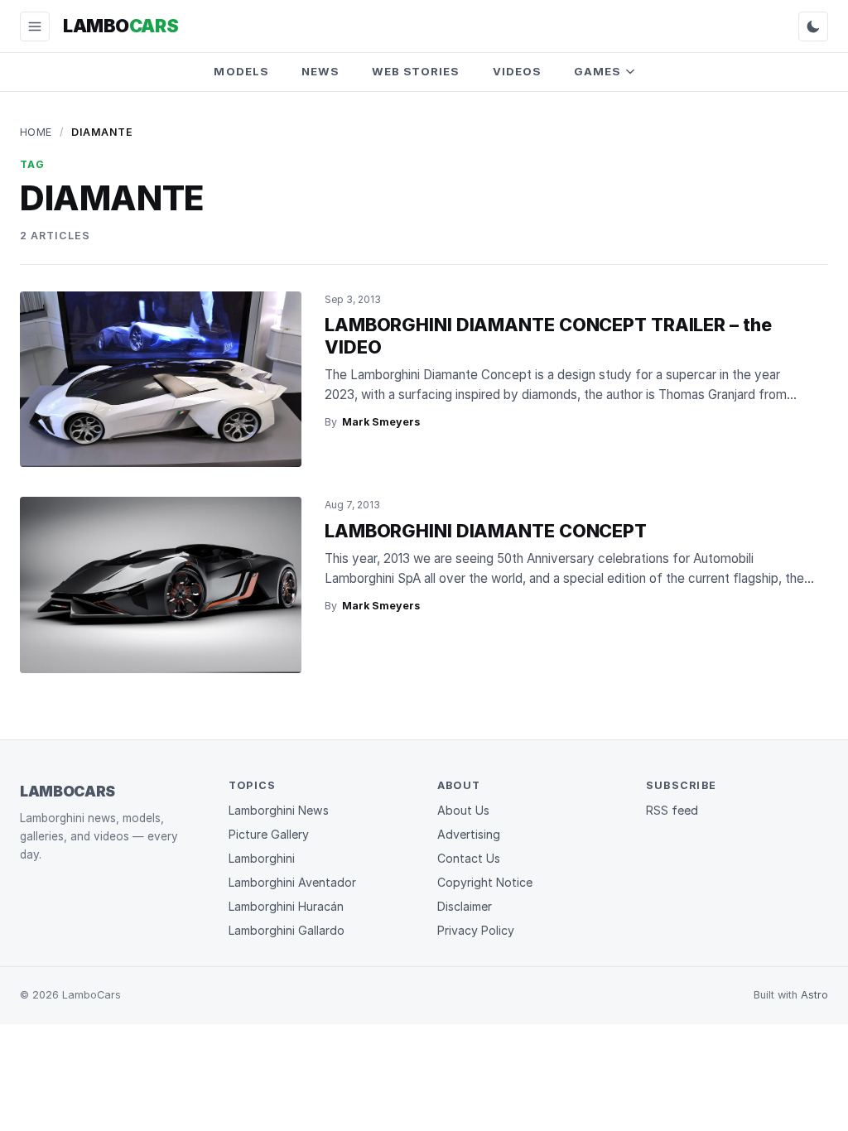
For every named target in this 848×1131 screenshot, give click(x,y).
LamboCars (67, 791)
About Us (463, 810)
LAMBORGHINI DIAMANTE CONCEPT (486, 530)
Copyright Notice (484, 882)
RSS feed (672, 810)
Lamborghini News (279, 810)
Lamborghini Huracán (286, 906)
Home (36, 132)
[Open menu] (35, 26)
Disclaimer (464, 906)
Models (240, 71)
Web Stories (416, 71)
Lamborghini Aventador (292, 882)
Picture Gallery (269, 834)
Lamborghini (262, 858)
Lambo (120, 25)
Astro (814, 995)
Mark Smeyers (381, 422)
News (320, 71)
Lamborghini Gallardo (286, 930)
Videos (517, 71)
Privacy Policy (475, 930)
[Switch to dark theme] (813, 26)
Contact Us (468, 858)
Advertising (468, 834)
